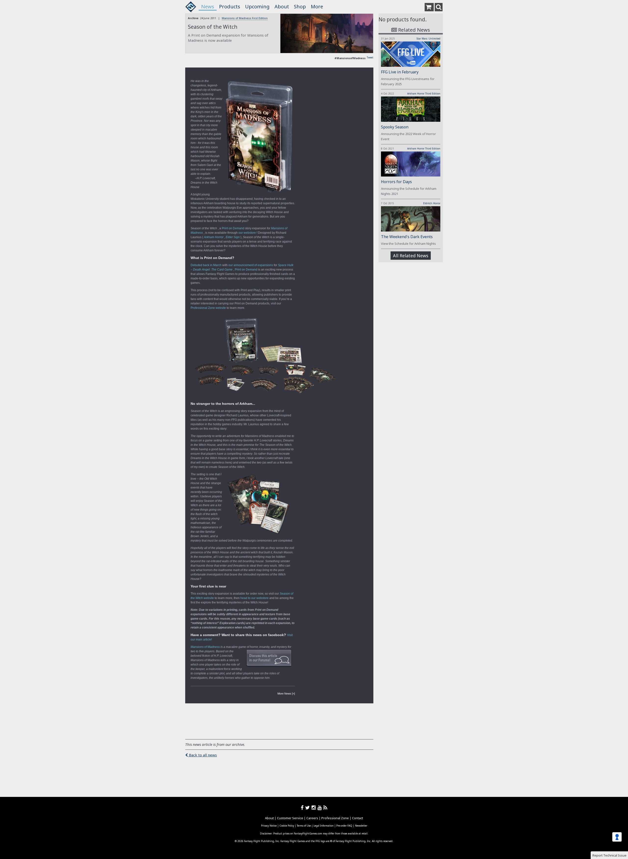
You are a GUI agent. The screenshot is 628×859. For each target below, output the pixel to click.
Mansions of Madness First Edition (245, 18)
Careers (312, 818)
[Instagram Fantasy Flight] (314, 807)
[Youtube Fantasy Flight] (320, 807)
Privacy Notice (269, 825)
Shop (300, 6)
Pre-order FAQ (344, 825)
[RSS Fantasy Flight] (325, 807)
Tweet (370, 57)
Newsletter (361, 825)
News (207, 6)
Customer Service (290, 818)
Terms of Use (304, 825)
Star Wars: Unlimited (428, 38)
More (317, 6)
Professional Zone (335, 818)
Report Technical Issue (609, 855)
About (282, 6)
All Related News (410, 256)
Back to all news (202, 754)
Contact (357, 818)
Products (229, 6)
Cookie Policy (286, 825)
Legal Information (324, 825)
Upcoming (257, 6)
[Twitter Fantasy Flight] (308, 807)
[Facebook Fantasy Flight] (303, 807)
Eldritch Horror (431, 203)
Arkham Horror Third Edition (423, 93)
